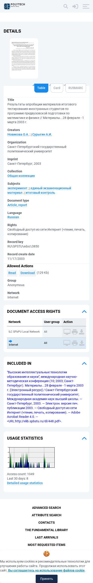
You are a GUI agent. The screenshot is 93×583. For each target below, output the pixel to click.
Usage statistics (25, 438)
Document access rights (33, 311)
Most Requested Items (46, 545)
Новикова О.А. (18, 134)
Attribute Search (46, 515)
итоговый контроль (40, 192)
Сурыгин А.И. (42, 134)
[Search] (65, 6)
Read (12, 273)
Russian (13, 217)
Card (56, 88)
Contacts (46, 522)
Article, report (17, 205)
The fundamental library (46, 530)
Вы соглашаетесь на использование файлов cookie (46, 570)
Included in (19, 363)
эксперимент (17, 188)
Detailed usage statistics (25, 483)
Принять (46, 579)
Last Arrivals (46, 537)
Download (28, 273)
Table (41, 88)
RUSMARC (75, 88)
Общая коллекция (21, 176)
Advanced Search (46, 508)
